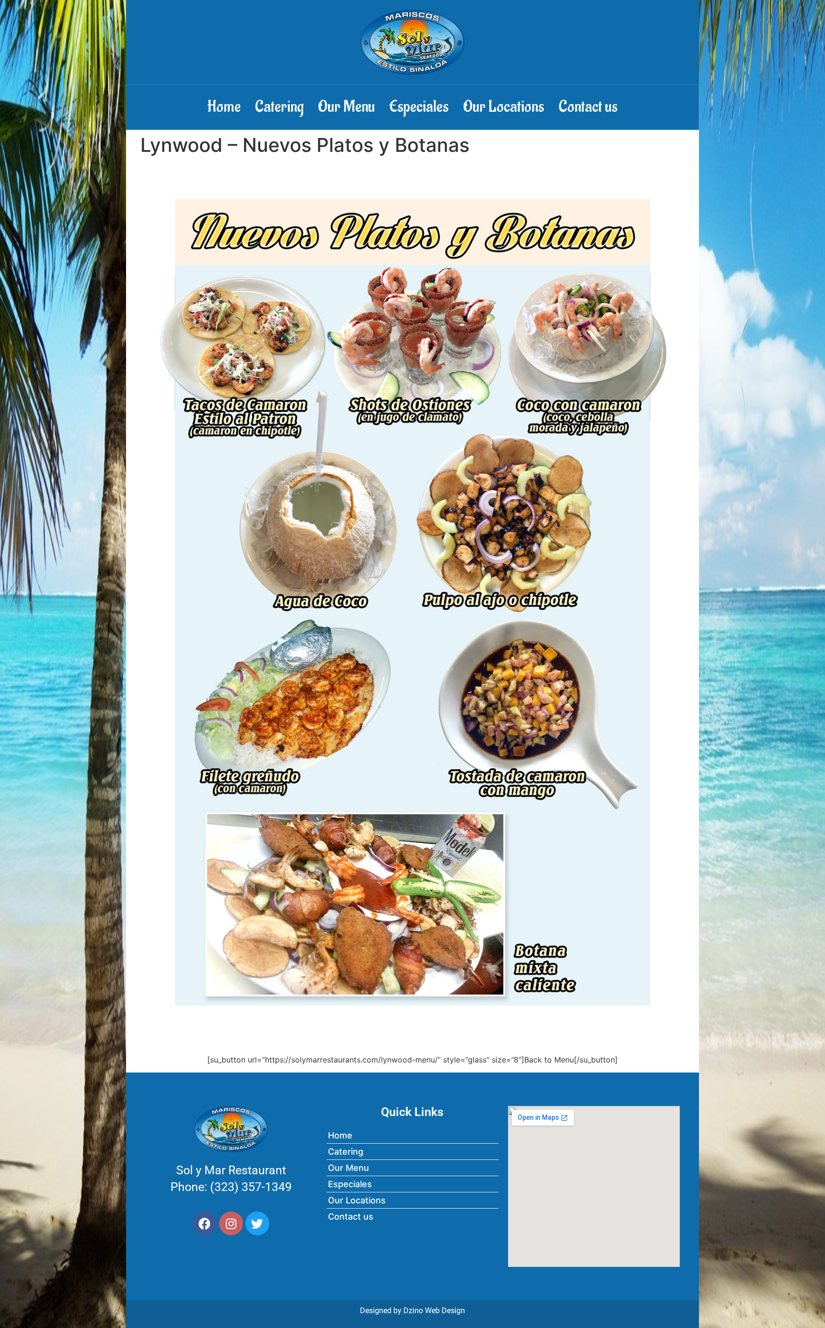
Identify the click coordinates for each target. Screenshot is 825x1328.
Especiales (419, 106)
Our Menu (346, 106)
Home (224, 106)
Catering (279, 106)
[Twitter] (257, 1223)
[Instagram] (231, 1223)
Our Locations (503, 106)
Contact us (588, 106)
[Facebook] (205, 1223)
